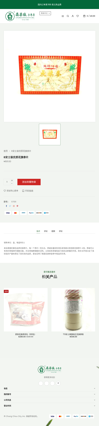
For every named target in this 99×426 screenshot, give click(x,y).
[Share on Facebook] (6, 206)
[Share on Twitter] (10, 206)
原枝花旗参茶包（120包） (25, 334)
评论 (61, 231)
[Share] (14, 206)
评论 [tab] (46, 231)
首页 (6, 151)
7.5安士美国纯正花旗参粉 (73, 334)
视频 (53, 231)
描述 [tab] (38, 231)
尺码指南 (29, 190)
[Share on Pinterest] (17, 206)
